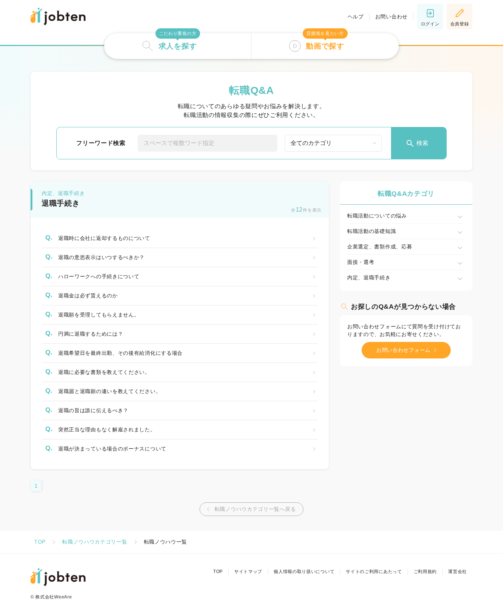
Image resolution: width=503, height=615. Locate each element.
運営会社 (457, 571)
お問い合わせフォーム (403, 350)
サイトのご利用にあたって (374, 571)
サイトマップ (248, 571)
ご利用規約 (425, 571)
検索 (422, 143)
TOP (40, 542)
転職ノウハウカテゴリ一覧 (94, 542)
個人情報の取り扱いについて (304, 571)
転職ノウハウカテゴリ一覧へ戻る (255, 509)
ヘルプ (356, 17)
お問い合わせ (391, 17)
